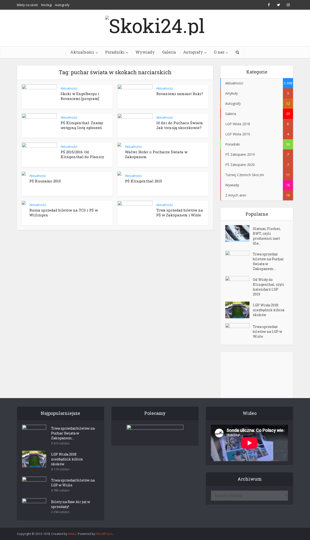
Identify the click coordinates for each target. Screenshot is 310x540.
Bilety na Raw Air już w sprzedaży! (70, 504)
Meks (72, 534)
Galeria (169, 52)
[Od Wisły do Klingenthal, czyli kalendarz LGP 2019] (239, 284)
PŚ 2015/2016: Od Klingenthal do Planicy (82, 154)
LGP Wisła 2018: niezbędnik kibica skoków (268, 310)
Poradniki (114, 52)
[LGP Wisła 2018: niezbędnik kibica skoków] (239, 310)
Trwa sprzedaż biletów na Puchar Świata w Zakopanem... (268, 261)
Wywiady (145, 52)
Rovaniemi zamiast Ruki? (179, 93)
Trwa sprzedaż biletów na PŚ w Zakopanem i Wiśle (179, 212)
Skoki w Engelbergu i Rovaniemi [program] (80, 96)
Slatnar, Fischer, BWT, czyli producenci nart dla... (267, 235)
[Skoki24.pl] (155, 24)
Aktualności (82, 52)
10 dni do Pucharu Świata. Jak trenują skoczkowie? (179, 125)
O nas (219, 52)
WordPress (104, 534)
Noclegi (46, 5)
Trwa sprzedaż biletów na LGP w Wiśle (267, 331)
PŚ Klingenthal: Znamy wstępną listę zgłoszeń (82, 125)
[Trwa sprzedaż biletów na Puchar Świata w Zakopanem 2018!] (239, 259)
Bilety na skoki (27, 5)
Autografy (62, 5)
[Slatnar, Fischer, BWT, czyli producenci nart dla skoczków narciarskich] (239, 233)
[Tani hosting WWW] (155, 432)
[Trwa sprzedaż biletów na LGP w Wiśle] (239, 331)
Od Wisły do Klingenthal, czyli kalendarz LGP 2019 (268, 286)
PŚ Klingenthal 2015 (143, 181)
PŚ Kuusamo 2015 (45, 181)
